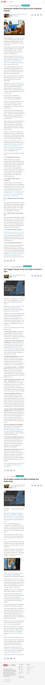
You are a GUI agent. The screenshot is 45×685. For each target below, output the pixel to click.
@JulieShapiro (14, 276)
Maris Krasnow (20, 629)
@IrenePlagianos (15, 15)
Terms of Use (5, 679)
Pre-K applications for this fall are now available (13, 579)
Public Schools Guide (25, 5)
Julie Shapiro (14, 275)
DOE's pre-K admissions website (13, 652)
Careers (28, 672)
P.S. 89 (5, 157)
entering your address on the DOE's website (12, 344)
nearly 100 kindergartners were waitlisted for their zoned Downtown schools (13, 61)
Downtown (6, 5)
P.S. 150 (5, 178)
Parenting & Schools (17, 5)
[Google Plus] (19, 670)
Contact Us (28, 669)
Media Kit (28, 673)
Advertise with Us (29, 668)
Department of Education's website (12, 311)
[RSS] (19, 673)
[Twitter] (19, 666)
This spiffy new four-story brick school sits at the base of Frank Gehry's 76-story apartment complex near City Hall (14, 233)
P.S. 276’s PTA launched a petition (16, 83)
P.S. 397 (5, 229)
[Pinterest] (19, 669)
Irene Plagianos (14, 14)
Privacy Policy (10, 679)
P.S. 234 (5, 198)
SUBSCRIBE (23, 676)
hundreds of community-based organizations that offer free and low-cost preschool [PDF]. (14, 429)
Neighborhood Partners (30, 666)
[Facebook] (19, 668)
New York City (7, 266)
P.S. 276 (5, 213)
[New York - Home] (5, 1)
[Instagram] (19, 672)
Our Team (28, 670)
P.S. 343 (5, 242)
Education (11, 5)
